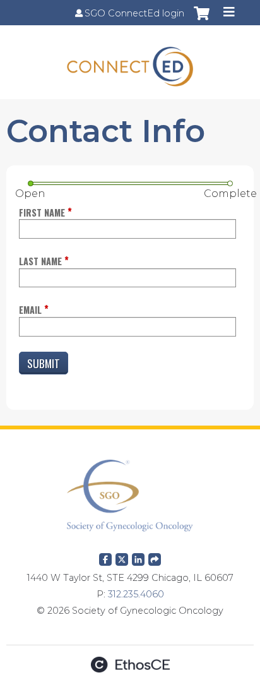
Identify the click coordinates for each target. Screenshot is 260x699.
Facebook (105, 557)
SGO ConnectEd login (134, 13)
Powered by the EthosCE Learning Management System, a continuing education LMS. (130, 664)
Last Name (40, 261)
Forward (154, 557)
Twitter (121, 557)
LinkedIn (138, 557)
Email (30, 309)
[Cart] (202, 19)
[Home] (130, 62)
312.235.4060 (136, 594)
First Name (42, 212)
